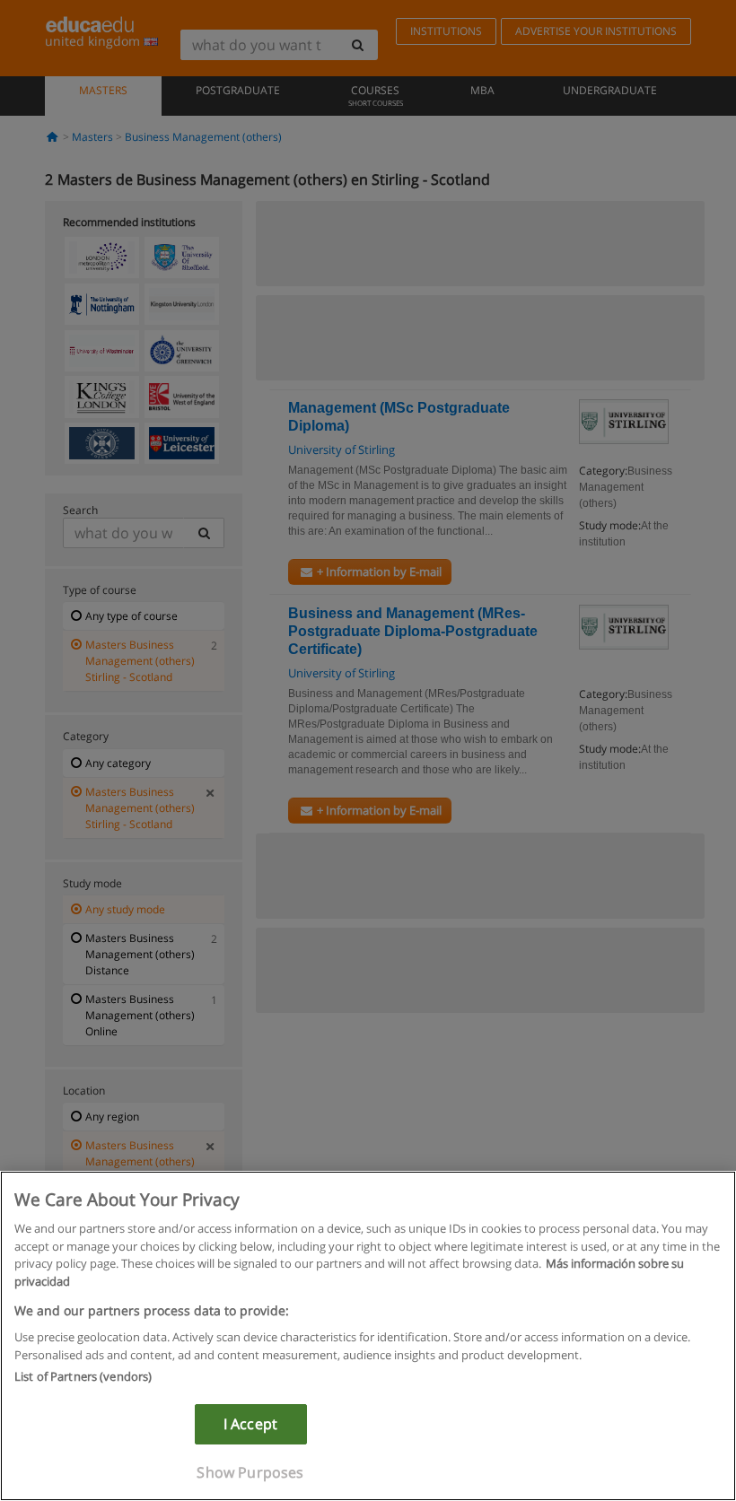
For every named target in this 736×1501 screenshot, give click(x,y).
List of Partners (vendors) (83, 1376)
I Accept (250, 1424)
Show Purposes (250, 1472)
